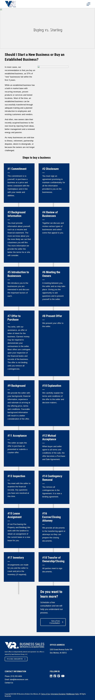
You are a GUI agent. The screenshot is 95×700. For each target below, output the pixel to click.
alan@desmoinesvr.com (19, 679)
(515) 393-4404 (16, 676)
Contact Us (9, 683)
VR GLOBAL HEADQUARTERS (15, 659)
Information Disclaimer (58, 694)
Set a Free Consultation (54, 622)
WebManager (70, 694)
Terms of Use (45, 694)
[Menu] (88, 4)
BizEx (77, 694)
